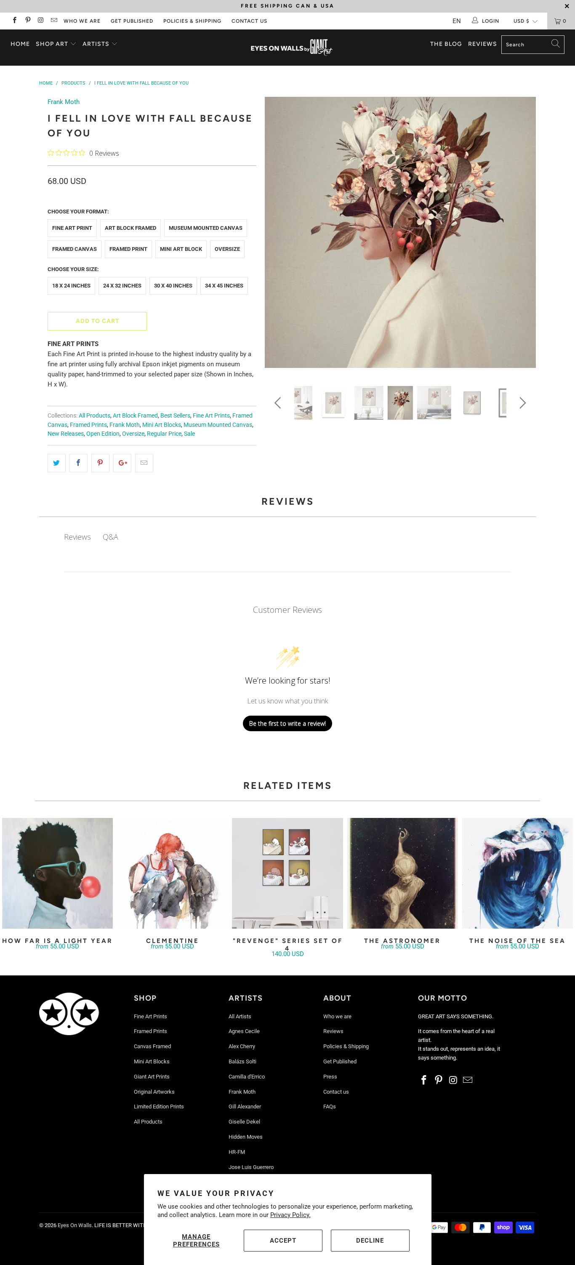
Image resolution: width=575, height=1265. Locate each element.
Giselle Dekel (244, 1122)
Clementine (172, 873)
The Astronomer (402, 873)
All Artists (240, 1016)
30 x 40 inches (173, 285)
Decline (370, 1240)
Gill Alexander (245, 1106)
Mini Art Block (181, 249)
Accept (283, 1240)
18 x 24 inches (71, 285)
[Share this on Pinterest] (100, 463)
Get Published (132, 21)
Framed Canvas (74, 249)
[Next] (521, 235)
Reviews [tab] (77, 537)
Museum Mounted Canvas (205, 228)
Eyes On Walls (75, 1225)
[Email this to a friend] (144, 463)
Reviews (482, 44)
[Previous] (279, 235)
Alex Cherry (242, 1046)
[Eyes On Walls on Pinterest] (27, 21)
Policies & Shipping (192, 21)
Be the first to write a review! (287, 723)
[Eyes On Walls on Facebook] (14, 21)
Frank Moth (64, 102)
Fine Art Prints (211, 415)
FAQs (329, 1106)
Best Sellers (175, 415)
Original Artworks (154, 1092)
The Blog (446, 44)
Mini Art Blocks (161, 424)
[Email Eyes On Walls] (53, 21)
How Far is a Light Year (57, 873)
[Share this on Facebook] (78, 463)
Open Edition (103, 433)
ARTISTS (97, 44)
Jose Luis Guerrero (251, 1167)
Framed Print (128, 249)
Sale (189, 433)
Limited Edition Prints (159, 1106)
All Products (94, 415)
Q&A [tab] (110, 537)
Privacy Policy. (290, 1215)
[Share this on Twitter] (57, 463)
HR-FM (237, 1152)
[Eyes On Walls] (292, 47)
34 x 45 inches (224, 285)
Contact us (249, 21)
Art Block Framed (130, 228)
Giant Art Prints (152, 1076)
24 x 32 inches (122, 285)
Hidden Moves (246, 1137)
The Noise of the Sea (517, 873)
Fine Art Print (72, 228)
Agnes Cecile (244, 1031)
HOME (20, 44)
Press (330, 1076)
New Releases (66, 433)
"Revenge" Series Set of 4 (287, 873)
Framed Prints (88, 424)
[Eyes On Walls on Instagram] (40, 21)
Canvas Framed (152, 1046)
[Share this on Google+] (122, 463)
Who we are (82, 21)
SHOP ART (52, 44)
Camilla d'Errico (247, 1076)
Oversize (227, 249)
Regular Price (164, 433)
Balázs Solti (242, 1061)
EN (457, 21)
